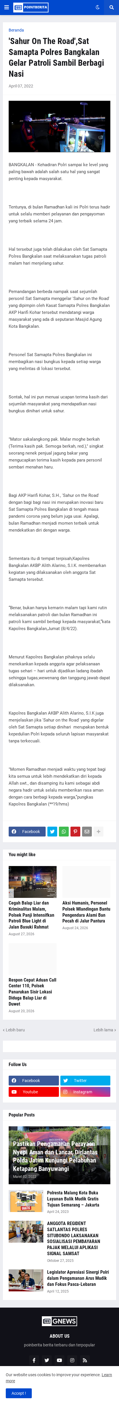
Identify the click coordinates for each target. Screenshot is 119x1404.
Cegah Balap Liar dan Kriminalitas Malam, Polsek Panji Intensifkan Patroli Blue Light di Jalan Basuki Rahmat (31, 915)
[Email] (87, 831)
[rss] (85, 1360)
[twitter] (47, 1360)
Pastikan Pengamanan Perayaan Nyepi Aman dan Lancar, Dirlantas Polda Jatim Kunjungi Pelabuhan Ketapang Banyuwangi (55, 1156)
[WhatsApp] (64, 831)
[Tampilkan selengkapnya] (98, 831)
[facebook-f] (34, 1360)
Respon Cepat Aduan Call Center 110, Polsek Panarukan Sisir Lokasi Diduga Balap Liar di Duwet (32, 992)
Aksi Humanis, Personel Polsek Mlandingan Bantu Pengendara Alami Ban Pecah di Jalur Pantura (86, 912)
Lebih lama (103, 1030)
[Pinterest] (75, 831)
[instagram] (72, 1360)
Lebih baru (15, 1030)
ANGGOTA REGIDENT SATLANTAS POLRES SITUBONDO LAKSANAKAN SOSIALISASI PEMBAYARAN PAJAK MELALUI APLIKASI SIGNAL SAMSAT (73, 1238)
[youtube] (59, 1360)
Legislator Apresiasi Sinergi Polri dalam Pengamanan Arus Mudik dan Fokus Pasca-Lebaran (78, 1278)
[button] (6, 7)
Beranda (16, 30)
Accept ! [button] (19, 1393)
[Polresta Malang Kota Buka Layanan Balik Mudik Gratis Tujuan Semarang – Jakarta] (26, 1201)
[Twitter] (52, 831)
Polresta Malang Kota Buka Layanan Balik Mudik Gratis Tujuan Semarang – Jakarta (73, 1199)
